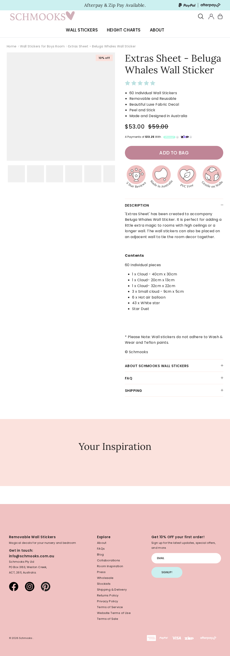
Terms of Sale (107, 619)
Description (137, 205)
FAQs (101, 549)
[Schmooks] (43, 16)
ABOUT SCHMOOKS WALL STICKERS (157, 366)
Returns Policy (107, 595)
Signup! (166, 572)
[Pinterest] (45, 586)
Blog (100, 554)
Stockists (104, 584)
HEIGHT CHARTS (123, 30)
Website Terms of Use (114, 613)
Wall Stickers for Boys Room (42, 46)
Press (101, 572)
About (101, 543)
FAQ (128, 378)
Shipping (133, 390)
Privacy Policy (107, 601)
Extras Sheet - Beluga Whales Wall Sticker (102, 46)
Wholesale (105, 578)
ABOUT (157, 30)
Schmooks (26, 638)
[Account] (210, 16)
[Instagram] (29, 586)
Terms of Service (110, 607)
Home (11, 46)
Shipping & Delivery (112, 589)
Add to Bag (174, 152)
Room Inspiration (110, 566)
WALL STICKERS (82, 30)
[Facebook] (13, 586)
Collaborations (108, 560)
